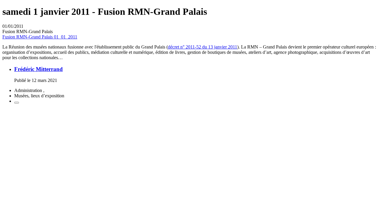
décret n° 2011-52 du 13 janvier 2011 (202, 46)
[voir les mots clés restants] (16, 103)
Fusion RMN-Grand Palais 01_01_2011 (39, 36)
